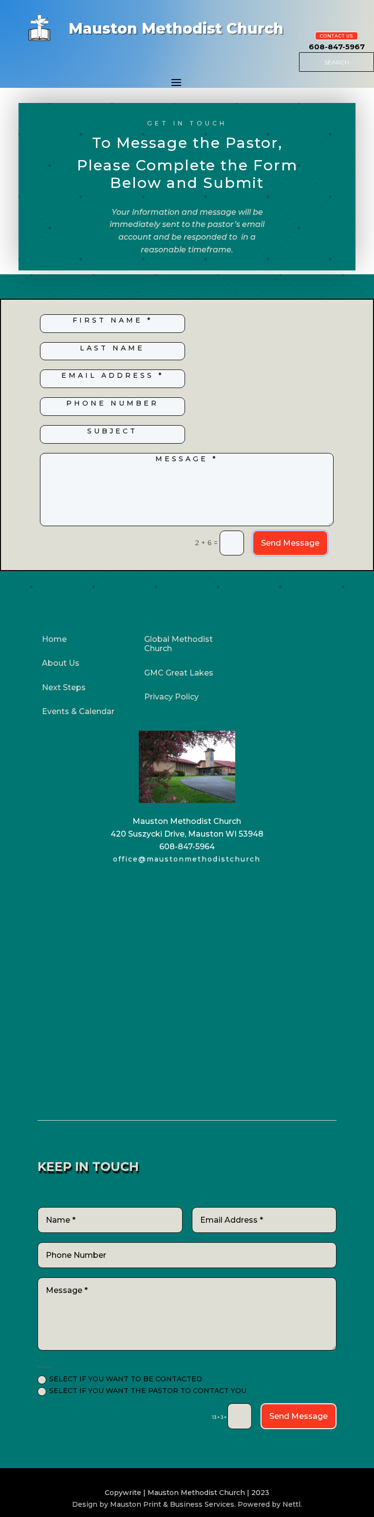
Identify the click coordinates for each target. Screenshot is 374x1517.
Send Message (290, 543)
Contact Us (336, 36)
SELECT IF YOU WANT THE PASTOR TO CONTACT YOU (147, 1391)
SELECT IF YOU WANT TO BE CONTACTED (125, 1379)
